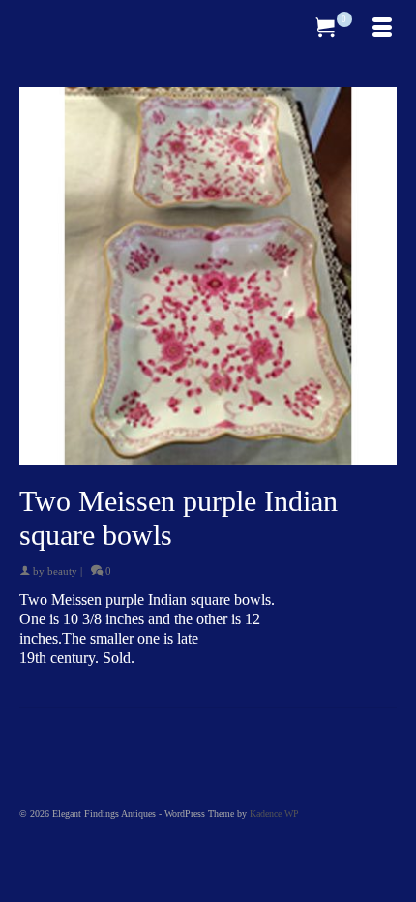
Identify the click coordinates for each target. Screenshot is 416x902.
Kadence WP (274, 813)
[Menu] (382, 29)
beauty (62, 571)
